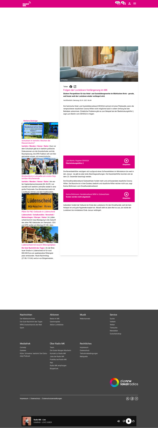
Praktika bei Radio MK (58, 359)
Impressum (84, 347)
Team (52, 347)
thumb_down (124, 421)
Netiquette (84, 356)
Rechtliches (86, 343)
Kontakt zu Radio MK (58, 353)
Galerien (23, 350)
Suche (112, 319)
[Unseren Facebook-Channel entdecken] (132, 398)
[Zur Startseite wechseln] (27, 4)
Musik (83, 314)
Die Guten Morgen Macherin (60, 350)
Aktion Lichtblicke (56, 325)
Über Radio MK (57, 343)
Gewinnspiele (55, 322)
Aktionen (54, 314)
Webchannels (85, 319)
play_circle (128, 421)
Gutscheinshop (115, 334)
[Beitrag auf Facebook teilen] (71, 86)
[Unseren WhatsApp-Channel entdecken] (128, 398)
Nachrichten (26, 314)
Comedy (23, 347)
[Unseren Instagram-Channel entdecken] (136, 398)
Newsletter (114, 331)
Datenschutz (84, 350)
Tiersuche (113, 328)
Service (113, 314)
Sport (22, 328)
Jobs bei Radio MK (57, 356)
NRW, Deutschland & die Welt (31, 325)
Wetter (112, 325)
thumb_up (133, 421)
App (51, 362)
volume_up (118, 421)
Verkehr (113, 322)
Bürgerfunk (54, 369)
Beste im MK (54, 319)
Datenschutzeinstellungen (52, 398)
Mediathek (25, 343)
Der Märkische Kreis (27, 319)
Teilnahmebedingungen (89, 353)
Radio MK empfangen (58, 366)
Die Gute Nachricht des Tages (31, 322)
